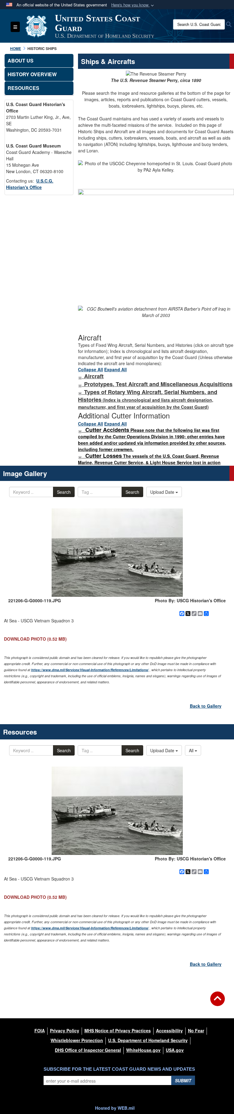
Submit (183, 1080)
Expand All (115, 369)
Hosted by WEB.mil (115, 1108)
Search (64, 492)
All (192, 750)
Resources (23, 87)
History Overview (32, 74)
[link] (80, 376)
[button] (133, 5)
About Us (21, 60)
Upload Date (163, 492)
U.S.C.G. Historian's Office (29, 184)
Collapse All (90, 369)
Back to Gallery (206, 706)
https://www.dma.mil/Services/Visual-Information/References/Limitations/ (90, 669)
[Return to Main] (217, 1002)
